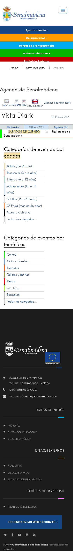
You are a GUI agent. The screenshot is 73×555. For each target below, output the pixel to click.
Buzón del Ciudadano (22, 432)
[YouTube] (19, 535)
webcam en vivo (18, 473)
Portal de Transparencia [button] (36, 46)
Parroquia (13, 295)
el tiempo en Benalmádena (25, 479)
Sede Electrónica (19, 439)
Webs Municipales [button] (35, 53)
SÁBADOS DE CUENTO (24, 132)
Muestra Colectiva (19, 212)
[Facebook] (12, 535)
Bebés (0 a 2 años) (19, 166)
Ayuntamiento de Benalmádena (29, 544)
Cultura (12, 254)
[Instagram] (27, 535)
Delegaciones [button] (35, 38)
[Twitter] (5, 535)
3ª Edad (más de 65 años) (24, 206)
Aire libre (13, 288)
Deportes (13, 268)
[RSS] (34, 535)
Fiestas (11, 281)
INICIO (14, 67)
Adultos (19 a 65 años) (22, 199)
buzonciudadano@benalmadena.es (33, 396)
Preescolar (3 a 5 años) (22, 173)
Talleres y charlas (18, 275)
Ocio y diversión (17, 261)
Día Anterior (13, 127)
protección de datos (22, 507)
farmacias (15, 466)
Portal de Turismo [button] (36, 61)
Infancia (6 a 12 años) (21, 179)
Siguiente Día (60, 127)
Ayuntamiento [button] (36, 30)
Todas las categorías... (22, 219)
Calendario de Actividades (57, 102)
